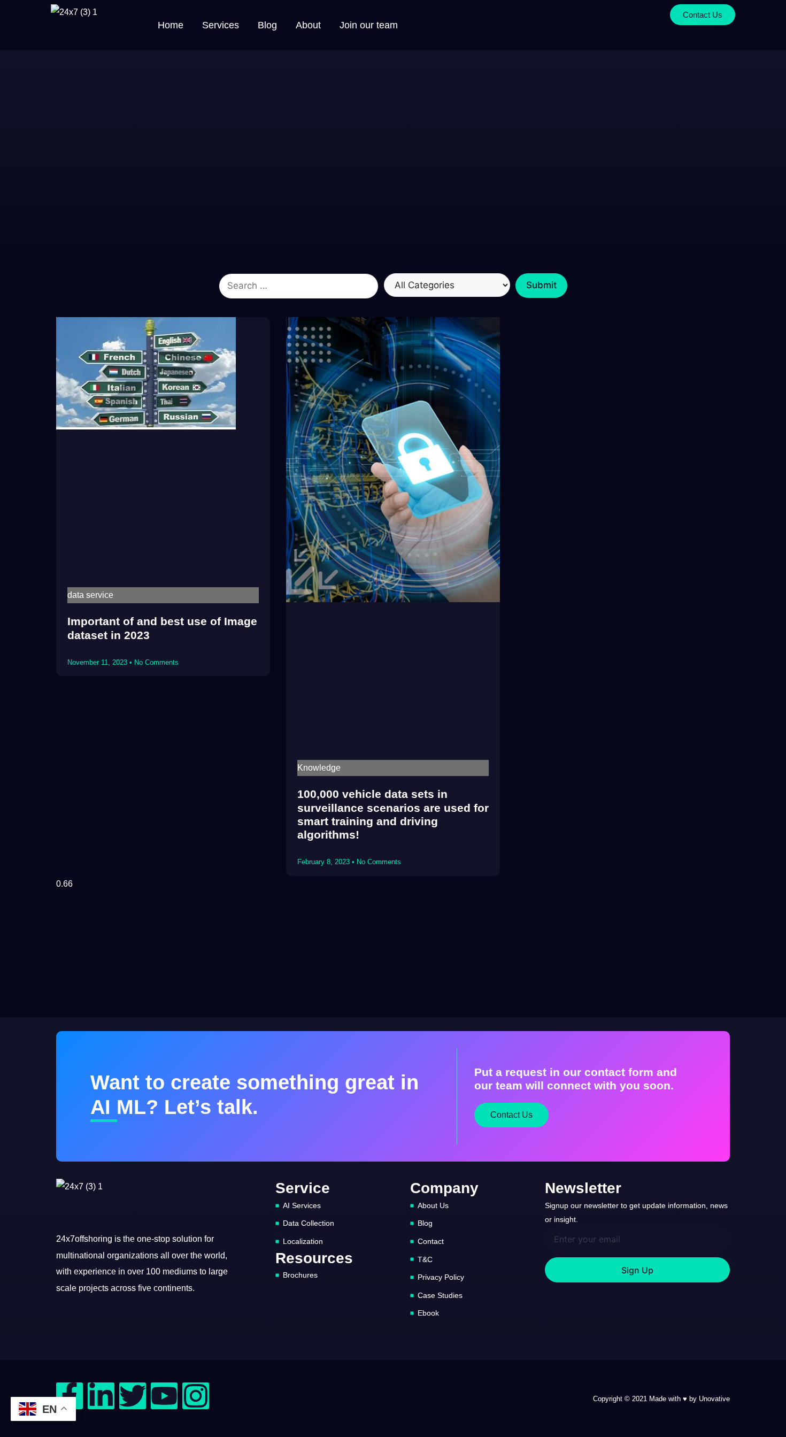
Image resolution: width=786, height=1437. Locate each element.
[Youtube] (164, 1395)
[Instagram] (195, 1395)
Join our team (369, 25)
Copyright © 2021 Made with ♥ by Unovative (661, 1399)
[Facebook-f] (69, 1395)
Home (170, 25)
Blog (267, 25)
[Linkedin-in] (101, 1395)
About (308, 25)
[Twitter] (132, 1395)
